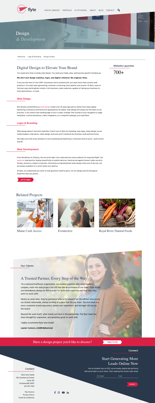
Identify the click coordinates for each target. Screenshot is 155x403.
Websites (21, 56)
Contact (110, 10)
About (93, 10)
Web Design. (24, 99)
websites (20, 160)
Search (119, 10)
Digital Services (52, 10)
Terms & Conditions (26, 397)
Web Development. (28, 149)
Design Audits (49, 56)
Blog (101, 10)
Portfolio (67, 10)
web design (45, 107)
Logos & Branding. (27, 123)
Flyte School (81, 10)
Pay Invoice (29, 392)
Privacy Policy (28, 394)
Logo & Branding (34, 56)
